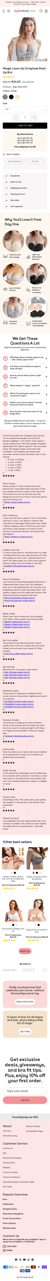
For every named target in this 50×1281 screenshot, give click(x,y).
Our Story (7, 1131)
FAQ (4, 1153)
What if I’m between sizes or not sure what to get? (25, 394)
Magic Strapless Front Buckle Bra (37, 878)
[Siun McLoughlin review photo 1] (18, 653)
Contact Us (8, 1148)
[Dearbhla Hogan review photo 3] (18, 707)
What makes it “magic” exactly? (25, 385)
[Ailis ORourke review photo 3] (16, 677)
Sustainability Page (34, 1131)
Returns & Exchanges (12, 1158)
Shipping (6, 1167)
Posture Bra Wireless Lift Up (13, 930)
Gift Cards (7, 1187)
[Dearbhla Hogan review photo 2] (18, 704)
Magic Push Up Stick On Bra (36, 931)
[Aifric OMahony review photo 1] (18, 537)
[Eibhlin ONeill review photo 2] (16, 624)
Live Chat (12, 1246)
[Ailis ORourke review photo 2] (16, 675)
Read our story (25, 1002)
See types (25, 1031)
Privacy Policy (9, 1163)
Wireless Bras (9, 1228)
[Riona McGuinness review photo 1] (19, 598)
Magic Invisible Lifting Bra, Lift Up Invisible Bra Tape (13, 879)
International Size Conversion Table (18, 1182)
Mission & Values (33, 1126)
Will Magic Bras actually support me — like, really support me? (26, 358)
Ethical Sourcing (10, 1136)
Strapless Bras (10, 1209)
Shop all (25, 951)
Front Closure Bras (12, 1218)
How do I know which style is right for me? (25, 376)
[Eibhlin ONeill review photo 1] (16, 622)
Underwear (8, 1204)
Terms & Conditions (11, 1177)
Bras (5, 1199)
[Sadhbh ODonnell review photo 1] (18, 566)
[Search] (8, 11)
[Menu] (3, 11)
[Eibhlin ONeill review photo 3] (16, 627)
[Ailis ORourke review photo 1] (16, 672)
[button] (9, 77)
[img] (8, 476)
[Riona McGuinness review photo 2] (19, 600)
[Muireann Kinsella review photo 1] (18, 736)
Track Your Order (10, 1172)
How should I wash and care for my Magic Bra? (26, 412)
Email (10, 1250)
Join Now (25, 1100)
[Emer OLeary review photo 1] (16, 502)
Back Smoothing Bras (13, 1214)
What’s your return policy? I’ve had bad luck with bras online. (26, 403)
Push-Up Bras (9, 1223)
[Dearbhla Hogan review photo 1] (18, 701)
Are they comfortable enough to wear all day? (25, 367)
